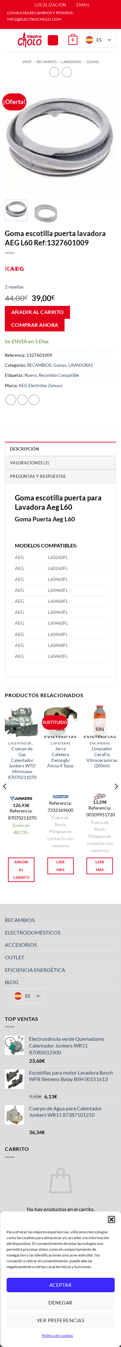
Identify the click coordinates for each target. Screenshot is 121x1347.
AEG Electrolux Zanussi (40, 385)
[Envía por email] (34, 399)
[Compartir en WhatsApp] (10, 399)
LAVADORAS (71, 62)
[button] (111, 1219)
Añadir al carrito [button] (21, 869)
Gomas (92, 62)
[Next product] (54, 72)
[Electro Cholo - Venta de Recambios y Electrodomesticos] (29, 40)
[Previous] (15, 139)
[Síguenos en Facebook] (57, 26)
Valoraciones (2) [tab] (29, 462)
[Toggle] (112, 920)
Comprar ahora (34, 325)
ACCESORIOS (21, 945)
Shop (27, 62)
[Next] (106, 139)
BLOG (11, 982)
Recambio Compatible (59, 375)
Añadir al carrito (37, 312)
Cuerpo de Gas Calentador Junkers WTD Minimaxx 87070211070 (22, 763)
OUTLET (14, 957)
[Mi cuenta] (53, 40)
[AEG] (14, 268)
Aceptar (60, 1285)
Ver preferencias (60, 1320)
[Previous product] (67, 72)
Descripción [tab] (24, 448)
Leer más (60, 866)
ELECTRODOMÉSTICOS (32, 932)
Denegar (60, 1302)
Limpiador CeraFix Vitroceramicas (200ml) (101, 757)
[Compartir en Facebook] (22, 399)
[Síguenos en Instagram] (64, 26)
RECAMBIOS (46, 62)
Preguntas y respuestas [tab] (38, 476)
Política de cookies (57, 1335)
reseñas (14, 286)
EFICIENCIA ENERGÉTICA (35, 970)
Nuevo (31, 375)
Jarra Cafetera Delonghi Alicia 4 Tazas (60, 757)
